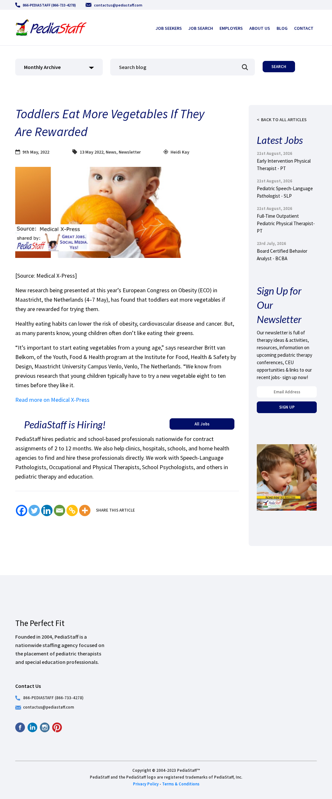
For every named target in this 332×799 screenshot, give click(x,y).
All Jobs (202, 423)
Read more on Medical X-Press (52, 399)
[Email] (59, 510)
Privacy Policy (146, 783)
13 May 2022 (91, 152)
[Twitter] (34, 510)
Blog (282, 28)
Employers (231, 28)
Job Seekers (169, 28)
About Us (259, 28)
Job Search (200, 28)
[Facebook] (21, 510)
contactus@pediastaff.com (118, 5)
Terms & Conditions (180, 783)
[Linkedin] (47, 510)
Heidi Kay (180, 152)
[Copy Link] (72, 510)
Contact (304, 28)
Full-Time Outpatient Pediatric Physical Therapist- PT (286, 223)
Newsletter (130, 152)
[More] (84, 510)
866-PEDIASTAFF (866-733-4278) (49, 5)
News (111, 152)
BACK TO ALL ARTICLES (284, 119)
